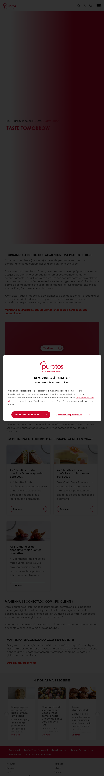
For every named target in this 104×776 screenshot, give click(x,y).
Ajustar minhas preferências (69, 414)
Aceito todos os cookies (27, 414)
